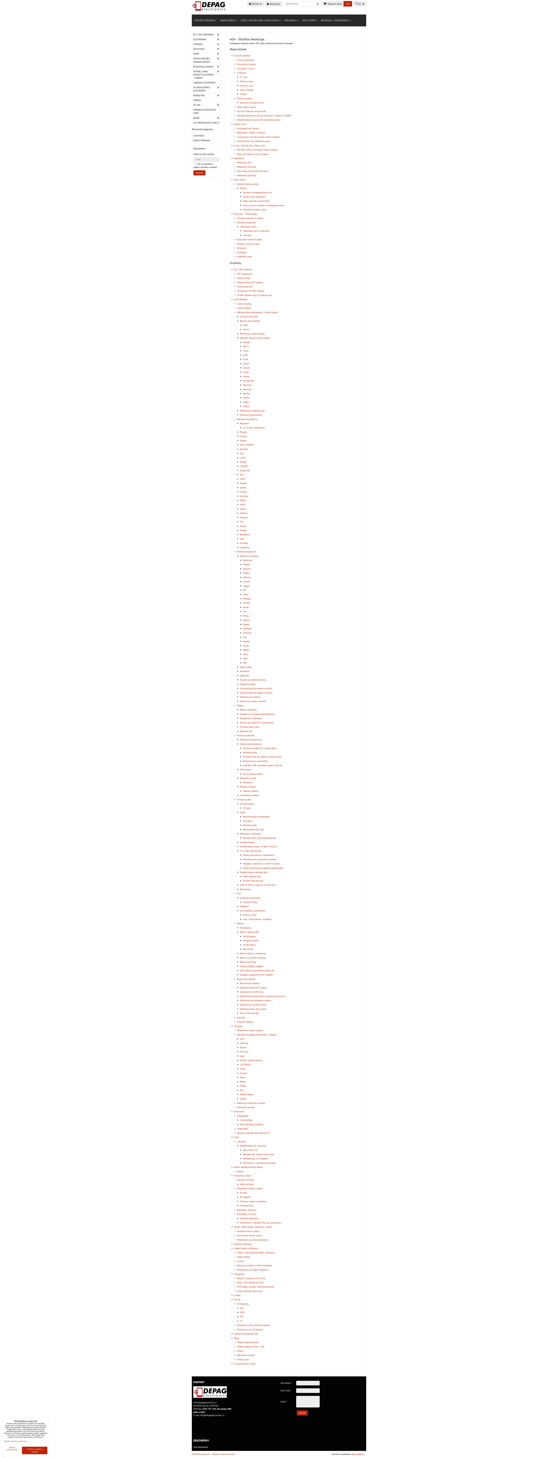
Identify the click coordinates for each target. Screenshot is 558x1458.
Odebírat (199, 172)
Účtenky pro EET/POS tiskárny (250, 291)
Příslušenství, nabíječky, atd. (252, 410)
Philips (246, 615)
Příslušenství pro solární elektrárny (253, 1269)
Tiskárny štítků (243, 278)
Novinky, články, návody (247, 184)
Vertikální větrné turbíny (248, 1231)
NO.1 (242, 474)
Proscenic (244, 1051)
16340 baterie (249, 944)
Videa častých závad (246, 107)
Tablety (240, 705)
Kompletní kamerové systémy (253, 987)
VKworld (244, 517)
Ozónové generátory (249, 1218)
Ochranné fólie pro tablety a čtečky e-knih (262, 756)
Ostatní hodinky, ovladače (251, 966)
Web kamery (245, 889)
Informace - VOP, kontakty (335, 20)
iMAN (242, 504)
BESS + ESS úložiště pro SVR (250, 1282)
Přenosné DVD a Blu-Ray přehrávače (259, 838)
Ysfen (245, 658)
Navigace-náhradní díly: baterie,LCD (253, 1133)
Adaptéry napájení (245, 1021)
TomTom (246, 393)
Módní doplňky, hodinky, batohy (248, 1167)
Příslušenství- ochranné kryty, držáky (259, 1163)
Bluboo (243, 462)
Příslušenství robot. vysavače (250, 1030)
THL (242, 521)
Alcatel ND (245, 470)
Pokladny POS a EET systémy (250, 282)
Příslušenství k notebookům (255, 761)
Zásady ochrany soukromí (223, 1454)
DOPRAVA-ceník (244, 256)
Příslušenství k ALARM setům (253, 1004)
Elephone (247, 628)
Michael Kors (249, 380)
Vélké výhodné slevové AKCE (256, 201)
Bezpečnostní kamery (250, 983)
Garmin (246, 329)
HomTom (244, 449)
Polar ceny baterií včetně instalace (252, 154)
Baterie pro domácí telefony (253, 957)
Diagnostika (242, 1128)
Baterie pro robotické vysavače (251, 1103)
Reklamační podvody (246, 175)
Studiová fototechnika (250, 898)
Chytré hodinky (244, 308)
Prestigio (244, 543)
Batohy (240, 1171)
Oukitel (243, 440)
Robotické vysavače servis (252, 102)
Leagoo (246, 586)
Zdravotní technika (245, 1180)
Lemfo (246, 372)
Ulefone (243, 513)
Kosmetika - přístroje (246, 1210)
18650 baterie (249, 936)
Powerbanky (245, 927)
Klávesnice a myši (248, 778)
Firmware (241, 72)
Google (243, 530)
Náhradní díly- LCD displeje (255, 1158)
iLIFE (242, 1039)
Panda (242, 1081)
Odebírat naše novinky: (203, 154)
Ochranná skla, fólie (249, 316)
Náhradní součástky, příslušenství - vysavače (257, 1034)
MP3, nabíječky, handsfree (251, 1124)
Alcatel (246, 645)
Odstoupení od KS (248, 226)
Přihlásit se (256, 3)
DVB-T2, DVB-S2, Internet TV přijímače (257, 885)
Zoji (241, 453)
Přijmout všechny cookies (34, 1450)
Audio (242, 812)
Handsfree (244, 671)
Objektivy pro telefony (250, 697)
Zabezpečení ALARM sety (251, 991)
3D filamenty (243, 1304)
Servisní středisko (204, 20)
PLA (242, 1308)
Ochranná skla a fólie (249, 727)
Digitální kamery (247, 842)
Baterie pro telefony (249, 556)
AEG (242, 1090)
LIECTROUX (245, 1064)
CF (241, 1321)
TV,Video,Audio (244, 799)
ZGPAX (246, 402)
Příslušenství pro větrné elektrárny (252, 1239)
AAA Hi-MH (248, 949)
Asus (245, 637)
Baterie (240, 923)
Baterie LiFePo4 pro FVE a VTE (251, 1278)
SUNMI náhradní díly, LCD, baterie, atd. (254, 295)
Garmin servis (227, 20)
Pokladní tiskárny (250, 791)
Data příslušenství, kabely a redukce (256, 692)
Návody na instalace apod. (255, 209)
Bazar (236, 1338)
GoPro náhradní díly (252, 876)
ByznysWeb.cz (358, 1454)
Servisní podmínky (245, 60)
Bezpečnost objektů (246, 979)
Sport (236, 1137)
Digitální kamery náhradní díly (253, 872)
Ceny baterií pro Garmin (248, 128)
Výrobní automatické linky (246, 1333)
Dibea (242, 1077)
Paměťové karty (250, 752)
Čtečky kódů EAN (245, 286)
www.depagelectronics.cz (205, 1402)
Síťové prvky (245, 769)
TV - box (243, 77)
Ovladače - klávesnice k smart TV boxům (261, 863)
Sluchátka (247, 821)
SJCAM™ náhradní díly (253, 880)
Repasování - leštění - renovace (251, 132)
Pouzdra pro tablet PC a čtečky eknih (256, 722)
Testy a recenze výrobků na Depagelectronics (263, 205)
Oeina (245, 654)
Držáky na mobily (248, 684)
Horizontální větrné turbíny (249, 1235)
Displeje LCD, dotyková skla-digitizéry (257, 714)
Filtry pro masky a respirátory (253, 1201)
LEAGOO (244, 466)
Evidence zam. (246, 85)
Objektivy (244, 906)
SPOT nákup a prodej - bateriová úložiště (255, 1286)
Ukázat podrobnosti (12, 1448)
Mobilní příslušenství (246, 551)
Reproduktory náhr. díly (253, 829)
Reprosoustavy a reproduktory (256, 816)
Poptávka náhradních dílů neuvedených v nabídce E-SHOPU (264, 115)
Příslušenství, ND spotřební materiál (253, 1325)
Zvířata (237, 1295)
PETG (242, 1312)
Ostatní (243, 94)
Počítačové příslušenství (251, 744)
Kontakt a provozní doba (248, 243)
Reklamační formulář (246, 167)
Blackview (244, 423)
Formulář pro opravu (246, 64)
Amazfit (246, 342)
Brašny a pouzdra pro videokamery (258, 855)
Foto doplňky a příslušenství (252, 910)
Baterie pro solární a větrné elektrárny (254, 1265)
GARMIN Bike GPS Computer (253, 1145)
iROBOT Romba (247, 1094)
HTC (245, 590)
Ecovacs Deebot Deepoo (251, 1060)
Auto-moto (239, 1111)
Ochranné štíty (246, 1205)
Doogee (243, 432)
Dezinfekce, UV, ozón (246, 1214)
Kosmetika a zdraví (242, 1175)
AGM (242, 538)
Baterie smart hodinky (250, 321)
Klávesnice (248, 782)
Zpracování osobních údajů (249, 239)
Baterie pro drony (248, 962)
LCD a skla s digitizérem (254, 427)
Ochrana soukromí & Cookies (250, 218)
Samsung (247, 389)
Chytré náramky (244, 303)
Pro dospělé (245, 1197)
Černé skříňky (246, 1120)
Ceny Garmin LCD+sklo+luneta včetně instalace (258, 137)
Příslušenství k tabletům (251, 718)
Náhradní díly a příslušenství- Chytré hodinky (257, 312)
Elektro (243, 188)
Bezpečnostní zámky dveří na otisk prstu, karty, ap (262, 996)
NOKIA (246, 650)
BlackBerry (245, 534)
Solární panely (243, 1256)
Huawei (246, 367)
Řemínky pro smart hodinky (252, 333)
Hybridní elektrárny (243, 1244)
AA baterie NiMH (250, 940)
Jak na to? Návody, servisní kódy (251, 111)
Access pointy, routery (253, 774)
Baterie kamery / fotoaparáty (253, 953)
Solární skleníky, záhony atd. (249, 1291)
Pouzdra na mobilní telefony (253, 679)
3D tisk (237, 1299)
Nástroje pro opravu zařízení (253, 701)
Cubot (242, 457)
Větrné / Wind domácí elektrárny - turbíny (253, 1227)
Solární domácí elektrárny (246, 1248)
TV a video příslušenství (251, 851)
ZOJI (245, 662)
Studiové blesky (250, 902)
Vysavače (238, 1026)
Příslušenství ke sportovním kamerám (260, 859)
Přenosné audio (250, 825)
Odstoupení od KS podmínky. (256, 231)
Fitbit (245, 325)
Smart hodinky (246, 90)
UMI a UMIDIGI (247, 444)
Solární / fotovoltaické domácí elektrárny (255, 1252)
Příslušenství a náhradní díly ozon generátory (260, 1222)
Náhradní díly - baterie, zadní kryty (258, 1154)
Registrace (275, 3)
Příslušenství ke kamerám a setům (255, 1000)
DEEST (246, 346)
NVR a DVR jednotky (249, 1013)
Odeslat (302, 1413)
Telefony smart (246, 81)
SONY (242, 479)
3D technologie (247, 803)
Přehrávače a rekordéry (250, 833)
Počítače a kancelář (246, 735)
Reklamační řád (244, 162)
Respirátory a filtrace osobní (249, 1188)
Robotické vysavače (246, 1107)
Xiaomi (246, 397)
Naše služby (308, 20)
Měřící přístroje (247, 1184)
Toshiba (243, 483)
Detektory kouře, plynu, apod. (253, 1009)
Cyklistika (241, 1141)
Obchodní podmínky (246, 222)
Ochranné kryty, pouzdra (251, 415)
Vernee (243, 526)
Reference (241, 248)
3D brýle (247, 808)
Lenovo (246, 376)
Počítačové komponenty (251, 739)
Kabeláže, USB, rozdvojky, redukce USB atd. (262, 765)
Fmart (242, 1068)
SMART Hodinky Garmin (248, 1342)
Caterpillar (245, 547)
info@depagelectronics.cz (212, 1415)
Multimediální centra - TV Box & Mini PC (258, 846)
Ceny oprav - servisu (246, 68)
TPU (242, 1316)
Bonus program (201, 140)
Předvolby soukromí (201, 1454)
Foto (239, 893)
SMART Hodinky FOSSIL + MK (250, 1346)
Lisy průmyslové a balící (245, 1363)
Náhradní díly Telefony (247, 419)
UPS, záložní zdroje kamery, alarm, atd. (257, 970)
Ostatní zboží (243, 1359)
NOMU (243, 500)
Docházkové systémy (249, 795)
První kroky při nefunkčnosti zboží (252, 171)
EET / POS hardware (243, 269)
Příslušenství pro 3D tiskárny (250, 1329)
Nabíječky (244, 675)
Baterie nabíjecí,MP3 (249, 932)
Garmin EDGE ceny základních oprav (253, 141)
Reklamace (290, 20)
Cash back (198, 135)
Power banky (246, 667)
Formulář (247, 235)
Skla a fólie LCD (250, 1150)
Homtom (247, 568)
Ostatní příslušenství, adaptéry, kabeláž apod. (263, 868)
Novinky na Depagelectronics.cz (257, 192)
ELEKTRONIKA (240, 299)
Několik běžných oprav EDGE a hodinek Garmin (258, 119)
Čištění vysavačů (244, 98)
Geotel (243, 487)
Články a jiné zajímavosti (254, 196)
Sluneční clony (249, 915)
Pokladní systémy (248, 786)
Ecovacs (243, 1073)
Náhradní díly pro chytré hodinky (255, 338)
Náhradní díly (246, 731)
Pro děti (243, 1192)
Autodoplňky (243, 1115)
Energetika (239, 1274)
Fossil (245, 359)
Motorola (247, 385)
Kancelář (241, 1017)
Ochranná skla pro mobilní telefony (256, 688)
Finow (245, 350)
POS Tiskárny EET (245, 274)
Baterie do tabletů (248, 709)
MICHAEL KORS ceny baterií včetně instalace (257, 149)
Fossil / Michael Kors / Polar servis (260, 20)
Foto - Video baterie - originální (257, 919)
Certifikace (242, 252)
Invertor (240, 1261)
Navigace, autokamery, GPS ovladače (256, 974)
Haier (242, 1056)
